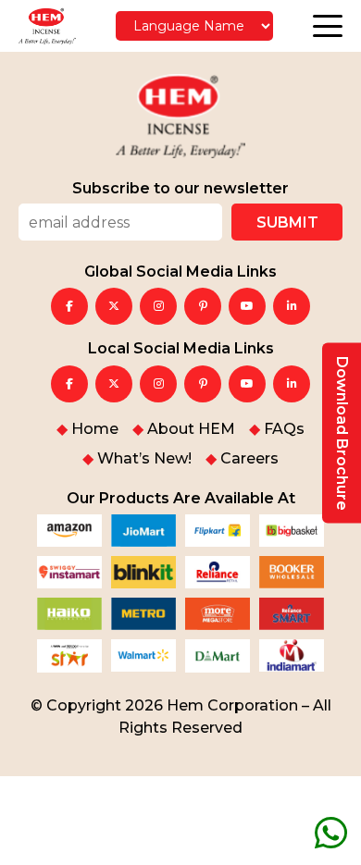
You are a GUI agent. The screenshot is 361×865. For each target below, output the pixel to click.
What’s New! (144, 459)
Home (94, 429)
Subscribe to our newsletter (180, 188)
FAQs (284, 429)
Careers (249, 459)
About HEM (191, 429)
